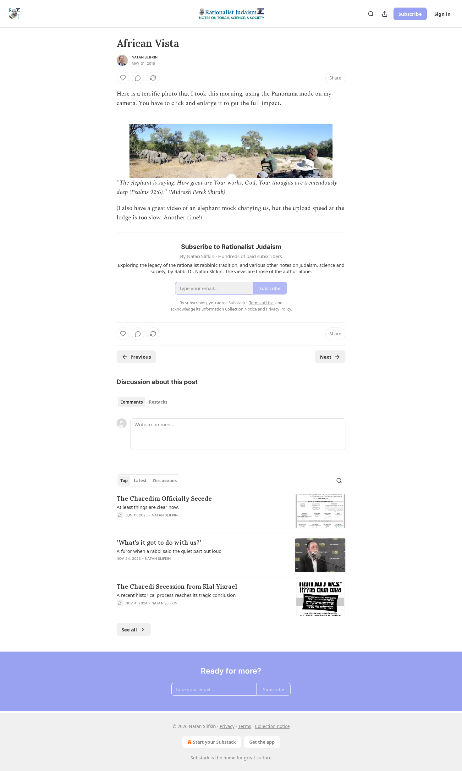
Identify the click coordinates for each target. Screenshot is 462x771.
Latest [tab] (140, 480)
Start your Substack (214, 742)
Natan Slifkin (145, 57)
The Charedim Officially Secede (164, 498)
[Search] (371, 14)
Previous (140, 357)
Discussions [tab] (165, 480)
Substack (199, 758)
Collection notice (272, 726)
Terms (244, 726)
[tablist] (144, 402)
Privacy (227, 726)
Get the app (262, 742)
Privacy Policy (278, 309)
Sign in (442, 14)
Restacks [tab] (158, 402)
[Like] (123, 78)
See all (129, 629)
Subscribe (410, 14)
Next (326, 357)
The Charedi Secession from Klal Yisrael (177, 586)
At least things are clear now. (148, 507)
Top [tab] (124, 480)
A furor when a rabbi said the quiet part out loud (169, 551)
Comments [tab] (131, 402)
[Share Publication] (384, 14)
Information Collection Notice (229, 309)
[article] (231, 511)
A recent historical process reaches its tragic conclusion (176, 595)
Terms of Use (261, 303)
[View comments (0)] (138, 78)
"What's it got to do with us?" (159, 542)
